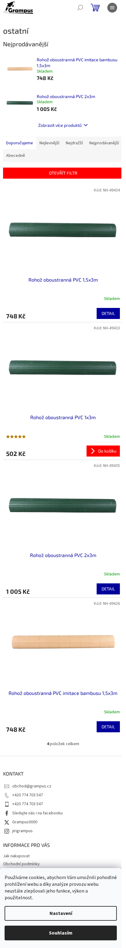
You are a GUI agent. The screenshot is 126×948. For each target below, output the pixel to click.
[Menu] (112, 8)
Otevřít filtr (63, 173)
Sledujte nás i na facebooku (37, 813)
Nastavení (61, 913)
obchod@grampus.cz (31, 786)
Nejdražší (74, 143)
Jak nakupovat (16, 856)
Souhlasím (60, 933)
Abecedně (15, 156)
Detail (108, 313)
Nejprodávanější (104, 143)
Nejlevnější (49, 143)
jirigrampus (22, 831)
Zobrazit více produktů (60, 125)
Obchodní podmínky (21, 864)
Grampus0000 (24, 822)
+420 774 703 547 (27, 795)
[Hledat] (80, 8)
